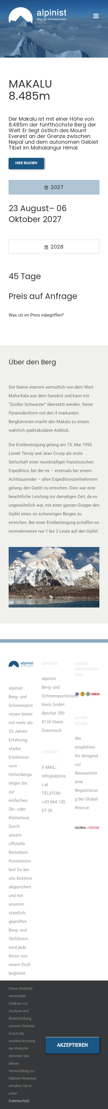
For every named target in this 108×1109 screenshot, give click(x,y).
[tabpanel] (54, 218)
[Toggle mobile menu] (96, 16)
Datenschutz (19, 1101)
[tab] (54, 187)
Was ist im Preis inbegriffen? (36, 315)
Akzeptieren (72, 1045)
